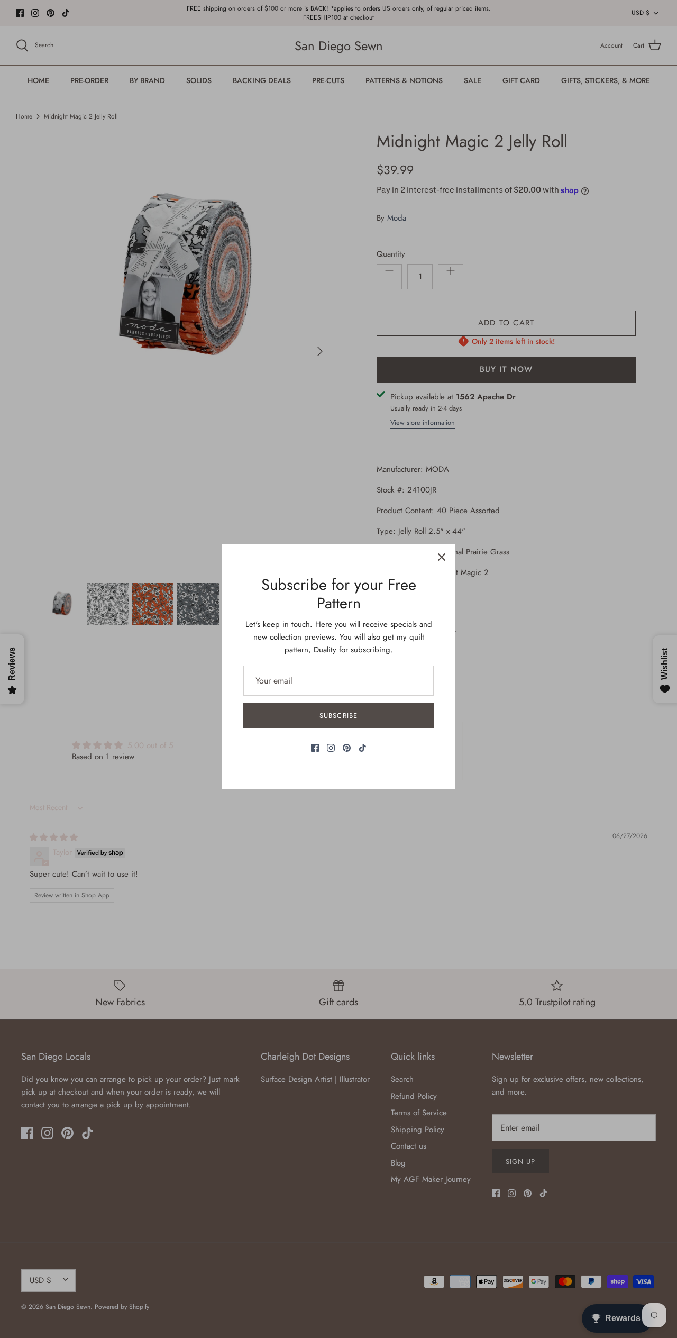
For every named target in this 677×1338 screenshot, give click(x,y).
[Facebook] (315, 748)
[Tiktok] (363, 748)
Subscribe (338, 716)
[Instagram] (331, 748)
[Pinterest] (347, 748)
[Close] (441, 557)
